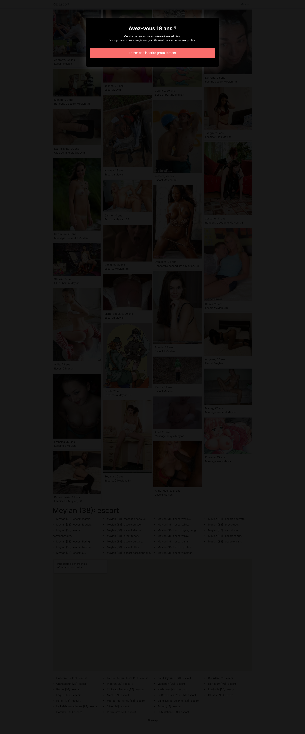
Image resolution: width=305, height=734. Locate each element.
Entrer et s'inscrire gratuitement (152, 53)
